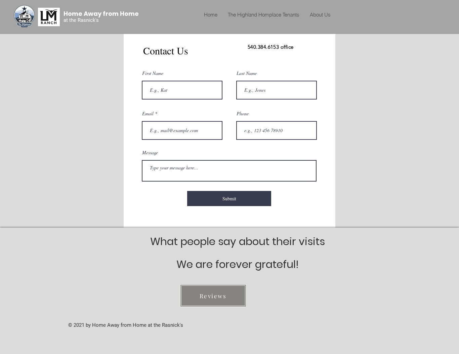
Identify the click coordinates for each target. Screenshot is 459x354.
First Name (152, 73)
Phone (243, 113)
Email (148, 113)
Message (150, 152)
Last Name (247, 73)
